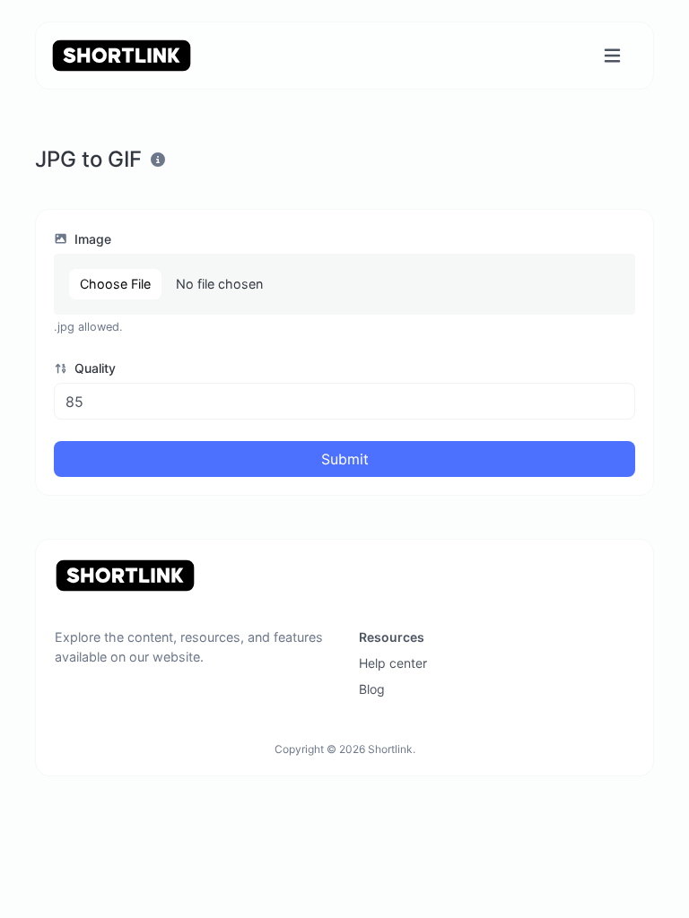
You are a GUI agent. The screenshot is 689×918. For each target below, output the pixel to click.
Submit (345, 459)
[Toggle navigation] (612, 56)
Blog (372, 689)
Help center (393, 663)
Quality (93, 368)
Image (91, 239)
